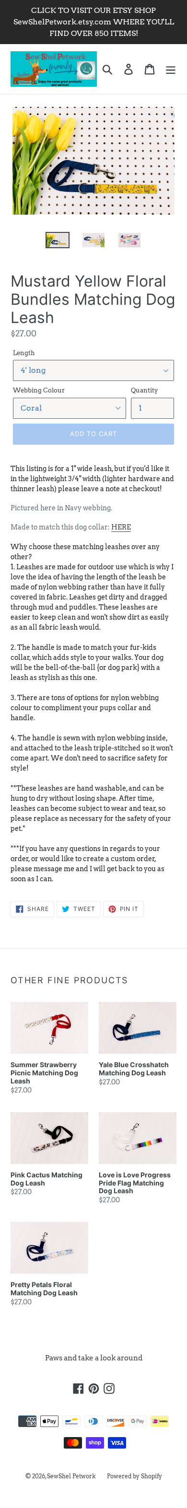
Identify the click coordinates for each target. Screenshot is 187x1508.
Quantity (144, 390)
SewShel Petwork (71, 1476)
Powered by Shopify (134, 1476)
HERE (121, 527)
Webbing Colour (39, 390)
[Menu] (170, 69)
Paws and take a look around (93, 1358)
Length (24, 353)
